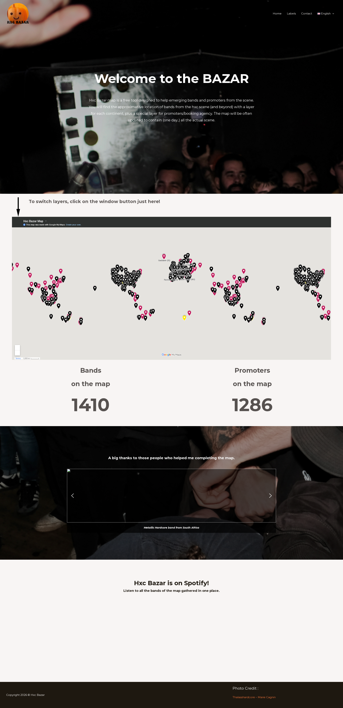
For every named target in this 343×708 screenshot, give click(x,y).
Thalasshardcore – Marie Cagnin (254, 697)
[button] (326, 13)
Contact (306, 13)
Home (277, 13)
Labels (291, 13)
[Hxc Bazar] (17, 13)
